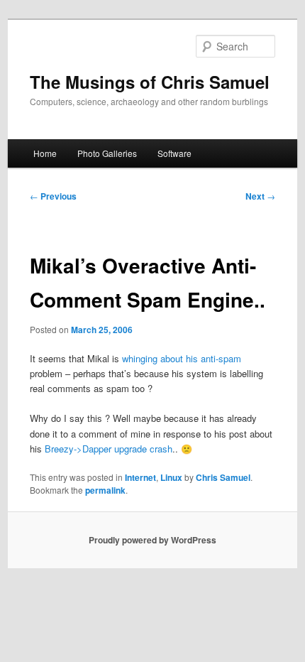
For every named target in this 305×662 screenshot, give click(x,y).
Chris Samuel (223, 477)
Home (45, 153)
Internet (140, 477)
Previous (53, 196)
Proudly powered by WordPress (152, 539)
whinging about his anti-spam (181, 358)
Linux (171, 477)
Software (174, 153)
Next (260, 196)
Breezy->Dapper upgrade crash (108, 448)
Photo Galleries (107, 153)
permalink (105, 490)
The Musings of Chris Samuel (150, 82)
